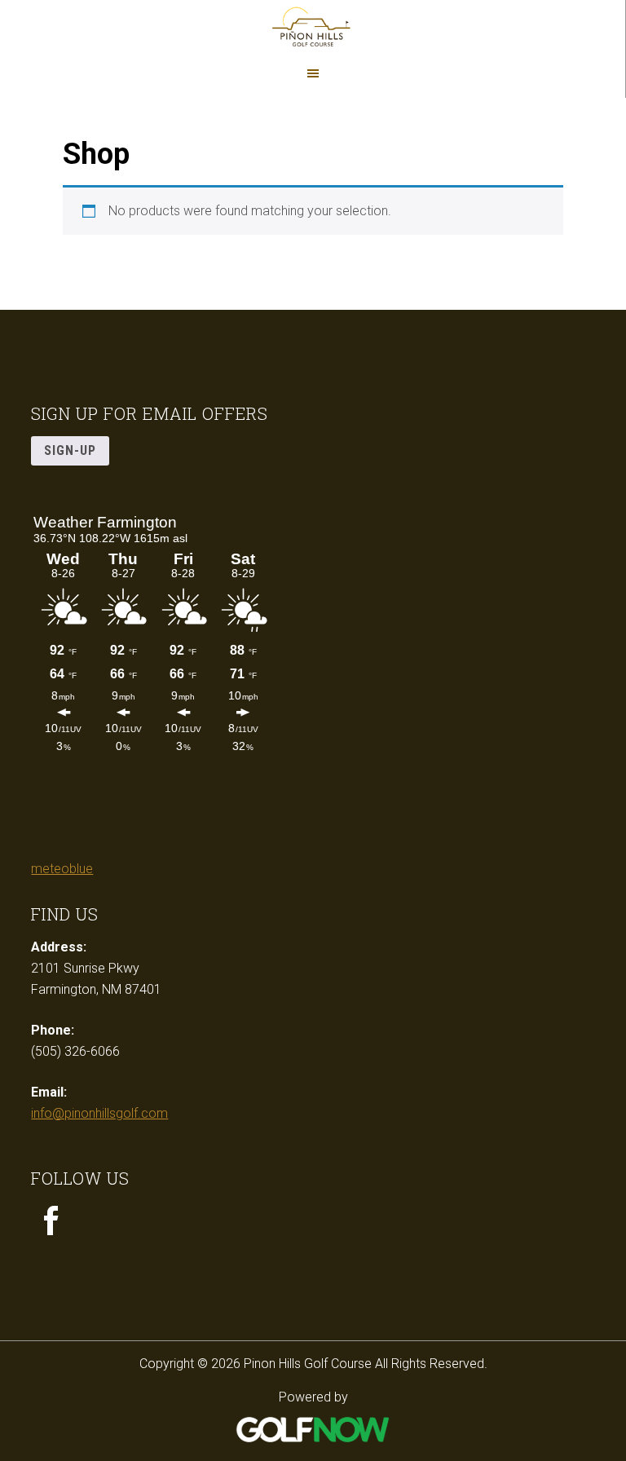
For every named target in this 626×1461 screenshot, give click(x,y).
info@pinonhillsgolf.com (99, 1113)
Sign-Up (70, 450)
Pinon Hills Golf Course (313, 28)
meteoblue (62, 868)
